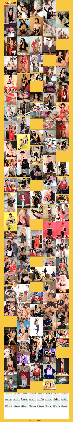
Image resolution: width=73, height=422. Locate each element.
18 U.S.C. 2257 (37, 420)
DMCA (40, 420)
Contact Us (42, 420)
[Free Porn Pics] (10, 2)
